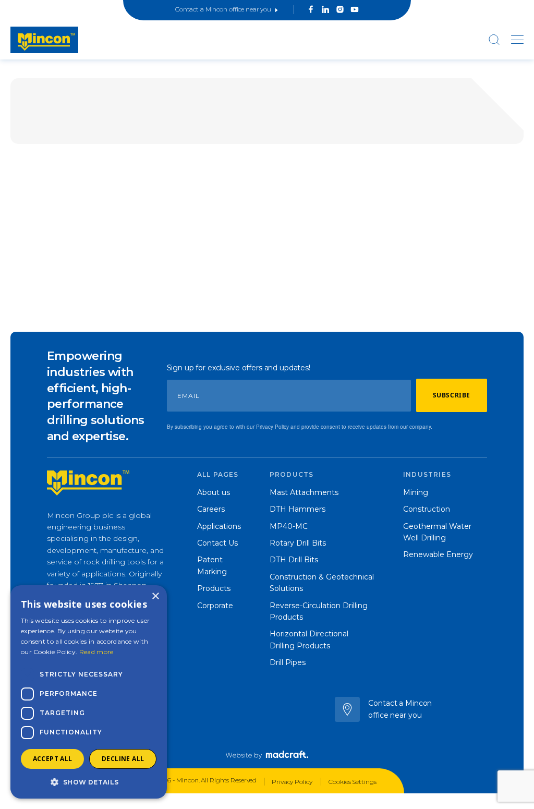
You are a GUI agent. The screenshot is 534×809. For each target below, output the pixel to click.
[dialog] (88, 692)
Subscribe (451, 395)
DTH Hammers (297, 509)
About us (213, 492)
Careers (211, 509)
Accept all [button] (52, 758)
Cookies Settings (352, 782)
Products (213, 588)
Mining (415, 492)
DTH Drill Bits (294, 559)
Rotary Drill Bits (298, 543)
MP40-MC (289, 526)
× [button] (155, 596)
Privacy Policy (292, 782)
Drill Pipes (288, 662)
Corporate (215, 605)
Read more (96, 652)
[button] (88, 782)
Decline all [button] (123, 758)
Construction (426, 509)
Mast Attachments (304, 492)
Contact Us (217, 543)
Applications (219, 526)
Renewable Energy (438, 554)
